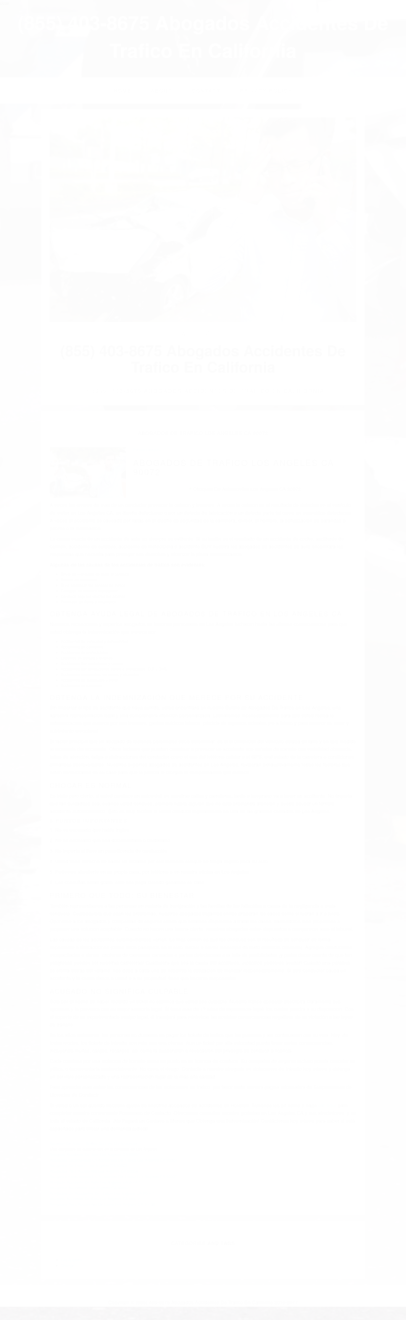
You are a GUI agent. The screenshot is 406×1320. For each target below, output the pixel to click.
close (4, 3)
